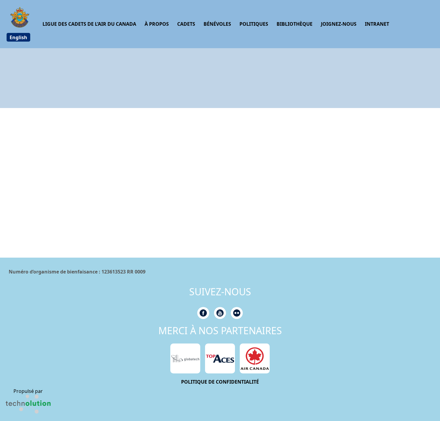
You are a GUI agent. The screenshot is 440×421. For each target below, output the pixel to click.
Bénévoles (217, 24)
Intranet (377, 24)
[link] (28, 404)
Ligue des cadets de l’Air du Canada (89, 24)
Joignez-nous (338, 24)
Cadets (186, 24)
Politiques (253, 24)
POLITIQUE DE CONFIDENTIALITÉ (220, 382)
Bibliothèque (294, 24)
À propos (157, 24)
